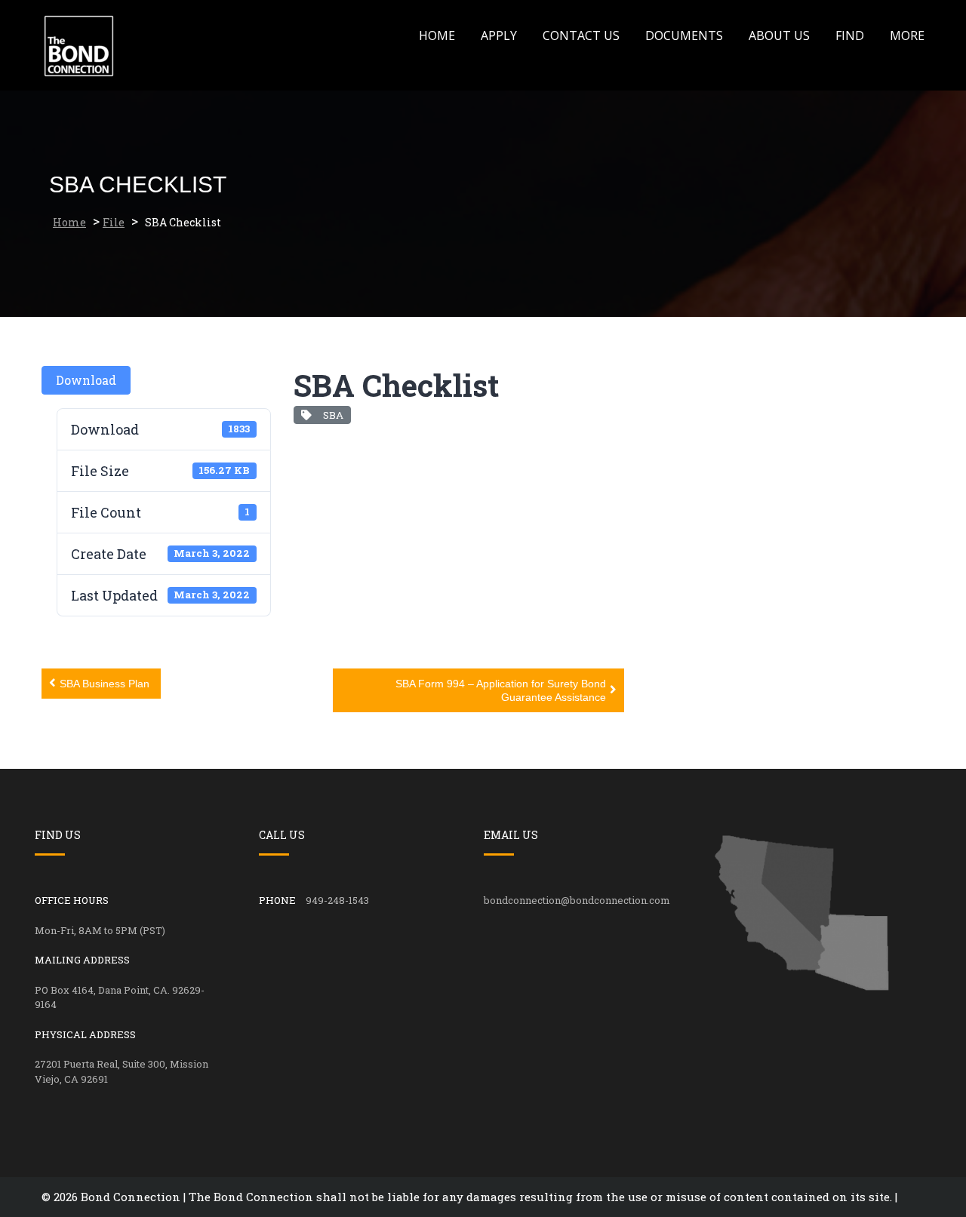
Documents (684, 35)
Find (849, 35)
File (114, 222)
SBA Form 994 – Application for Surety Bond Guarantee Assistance (500, 690)
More (907, 35)
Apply (499, 35)
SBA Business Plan (104, 684)
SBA (330, 415)
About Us (779, 35)
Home (437, 35)
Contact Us (581, 35)
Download (86, 380)
